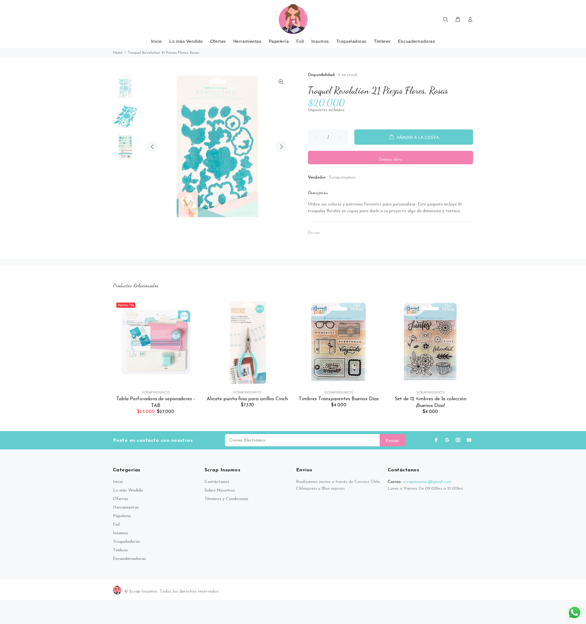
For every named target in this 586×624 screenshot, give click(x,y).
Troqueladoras (126, 541)
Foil (116, 524)
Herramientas (126, 507)
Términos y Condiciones (226, 499)
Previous (152, 146)
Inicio (118, 482)
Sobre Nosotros (219, 490)
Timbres (120, 550)
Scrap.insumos (342, 177)
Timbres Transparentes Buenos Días (339, 399)
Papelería (122, 516)
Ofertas (120, 499)
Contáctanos (216, 482)
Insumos (120, 533)
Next (281, 146)
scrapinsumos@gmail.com (427, 482)
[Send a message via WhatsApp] (574, 612)
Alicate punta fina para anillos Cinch (247, 399)
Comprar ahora (391, 158)
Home (118, 53)
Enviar (392, 440)
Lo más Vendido (128, 490)
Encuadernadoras (129, 559)
